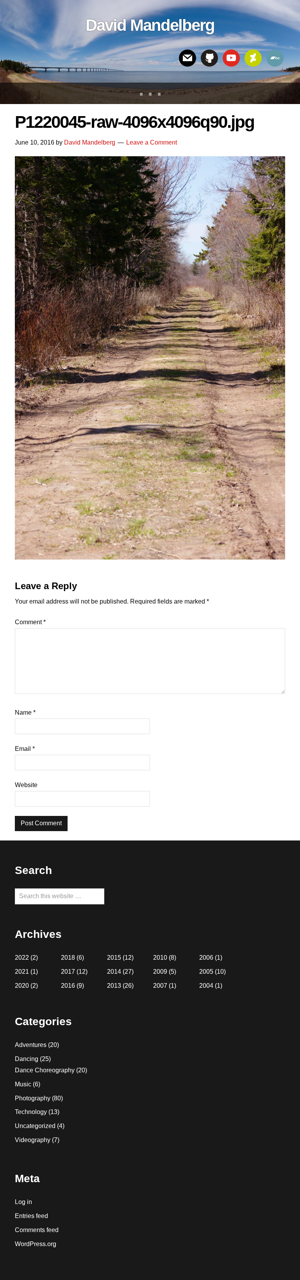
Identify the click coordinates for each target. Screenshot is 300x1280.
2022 (22, 957)
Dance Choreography (45, 1070)
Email (25, 748)
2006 (206, 957)
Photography (32, 1098)
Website (26, 785)
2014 (114, 971)
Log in (23, 1202)
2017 (68, 971)
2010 (160, 957)
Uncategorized (35, 1126)
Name (25, 712)
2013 (114, 985)
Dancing (26, 1059)
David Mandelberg (150, 25)
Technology (31, 1112)
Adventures (30, 1045)
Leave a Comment (151, 142)
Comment (30, 622)
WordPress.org (35, 1244)
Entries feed (31, 1216)
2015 (114, 957)
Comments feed (37, 1230)
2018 (68, 957)
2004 (206, 985)
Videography (32, 1140)
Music (23, 1084)
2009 (160, 971)
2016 (68, 985)
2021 (22, 971)
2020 (22, 985)
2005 (206, 971)
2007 (160, 985)
